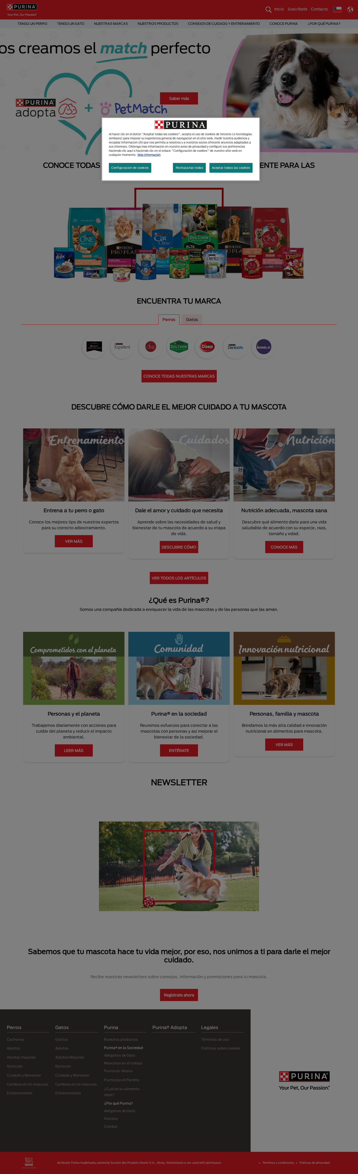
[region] (181, 149)
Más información (149, 154)
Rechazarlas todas (189, 167)
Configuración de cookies (130, 167)
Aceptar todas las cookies (231, 167)
